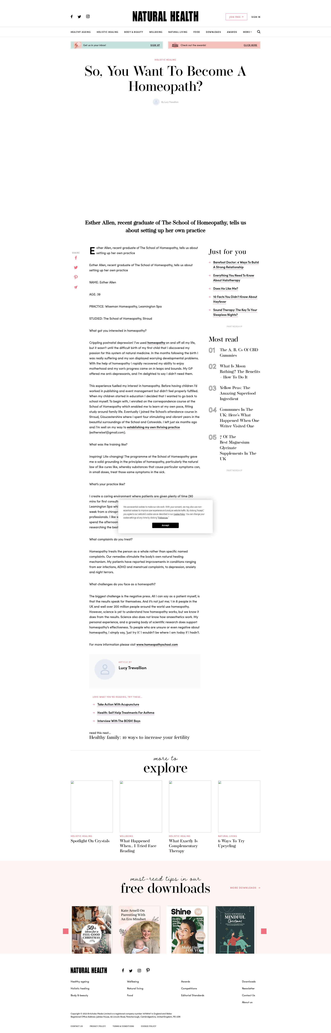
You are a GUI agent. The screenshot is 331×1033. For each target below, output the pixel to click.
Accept (165, 525)
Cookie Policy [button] (179, 514)
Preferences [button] (163, 517)
